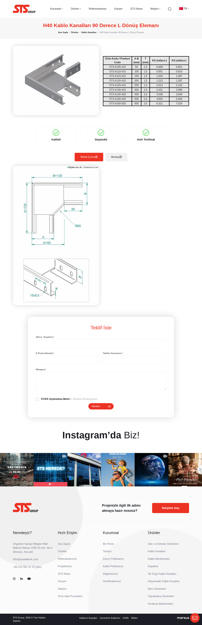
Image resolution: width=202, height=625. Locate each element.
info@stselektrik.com (25, 559)
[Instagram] (14, 579)
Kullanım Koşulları (88, 618)
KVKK (126, 618)
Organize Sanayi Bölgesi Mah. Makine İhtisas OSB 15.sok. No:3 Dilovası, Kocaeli (32, 547)
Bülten (134, 618)
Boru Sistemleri (157, 588)
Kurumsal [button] (56, 8)
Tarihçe (107, 551)
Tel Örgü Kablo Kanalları (162, 573)
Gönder (96, 406)
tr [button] (186, 8)
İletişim (62, 588)
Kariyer (118, 8)
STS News (136, 8)
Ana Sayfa (64, 543)
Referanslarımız (98, 8)
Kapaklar (153, 566)
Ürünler (62, 551)
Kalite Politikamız (113, 566)
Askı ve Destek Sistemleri (163, 543)
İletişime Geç (170, 508)
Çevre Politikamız (113, 558)
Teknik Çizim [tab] (87, 157)
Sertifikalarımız (112, 581)
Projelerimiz (65, 566)
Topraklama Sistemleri (161, 596)
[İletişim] (195, 618)
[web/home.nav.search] (169, 8)
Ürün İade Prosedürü (70, 596)
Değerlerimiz (110, 573)
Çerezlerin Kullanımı (110, 618)
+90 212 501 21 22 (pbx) (27, 566)
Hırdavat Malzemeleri (160, 603)
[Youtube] (29, 579)
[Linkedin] (21, 579)
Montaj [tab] (115, 157)
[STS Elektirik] (24, 9)
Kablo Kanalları (157, 551)
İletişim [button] (154, 8)
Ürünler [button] (75, 8)
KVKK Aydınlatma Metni (55, 399)
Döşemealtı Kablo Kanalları (164, 581)
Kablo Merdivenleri (159, 558)
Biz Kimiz (108, 543)
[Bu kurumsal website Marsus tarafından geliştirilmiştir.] (183, 618)
